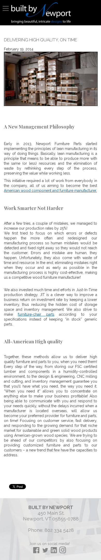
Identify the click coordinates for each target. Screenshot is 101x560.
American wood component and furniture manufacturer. (50, 190)
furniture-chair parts (36, 314)
